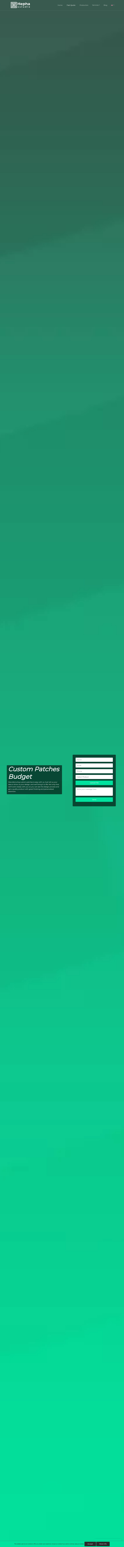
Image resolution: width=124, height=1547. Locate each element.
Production (84, 5)
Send (94, 799)
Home (60, 5)
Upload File (94, 783)
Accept (90, 1544)
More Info (103, 1544)
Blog (105, 5)
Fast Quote (71, 5)
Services (95, 5)
